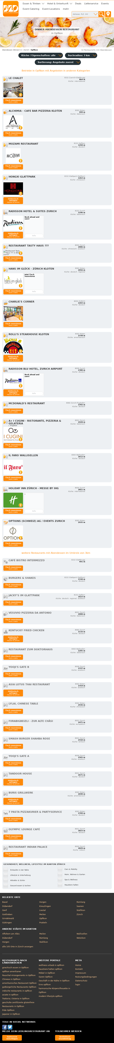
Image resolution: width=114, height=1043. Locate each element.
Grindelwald (8, 918)
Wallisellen (82, 934)
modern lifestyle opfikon (50, 996)
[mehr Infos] (13, 90)
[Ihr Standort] (108, 14)
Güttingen (7, 922)
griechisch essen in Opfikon (15, 967)
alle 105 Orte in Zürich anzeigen (17, 946)
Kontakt (79, 969)
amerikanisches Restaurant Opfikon (19, 983)
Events (105, 3)
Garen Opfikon (46, 977)
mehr (66, 9)
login (77, 984)
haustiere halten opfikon (50, 969)
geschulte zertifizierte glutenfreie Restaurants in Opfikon (18, 1004)
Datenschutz (81, 981)
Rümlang (81, 902)
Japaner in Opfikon (11, 1014)
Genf (4, 910)
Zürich (80, 914)
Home (78, 965)
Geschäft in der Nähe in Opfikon (54, 981)
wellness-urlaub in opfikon (51, 965)
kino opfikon (45, 984)
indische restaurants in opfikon (17, 991)
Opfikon (43, 918)
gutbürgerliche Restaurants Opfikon (19, 987)
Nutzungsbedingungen (86, 977)
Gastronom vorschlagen (12, 1038)
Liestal (42, 910)
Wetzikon (81, 938)
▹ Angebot (13, 426)
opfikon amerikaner (11, 971)
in (12, 50)
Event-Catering (31, 9)
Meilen (42, 914)
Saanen (80, 906)
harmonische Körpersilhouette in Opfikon (54, 990)
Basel (5, 902)
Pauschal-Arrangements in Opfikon (18, 975)
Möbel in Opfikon (47, 973)
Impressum (80, 973)
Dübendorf (7, 906)
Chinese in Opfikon (11, 979)
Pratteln (43, 922)
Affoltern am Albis (11, 934)
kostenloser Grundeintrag (65, 1038)
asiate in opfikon (10, 995)
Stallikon (81, 910)
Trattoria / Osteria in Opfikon (15, 998)
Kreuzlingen (45, 906)
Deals (78, 3)
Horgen (42, 902)
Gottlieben (7, 914)
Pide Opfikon (8, 1010)
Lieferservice (91, 3)
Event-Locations (51, 9)
